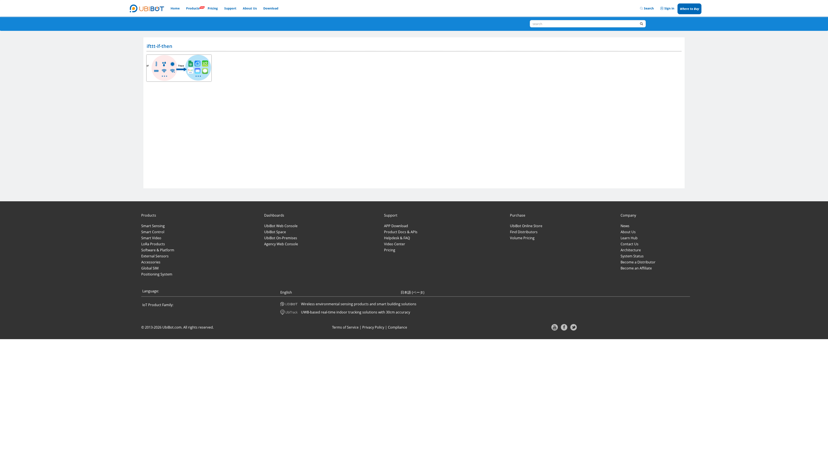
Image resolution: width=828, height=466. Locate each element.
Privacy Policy (373, 327)
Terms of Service (345, 327)
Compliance (397, 327)
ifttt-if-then (159, 46)
